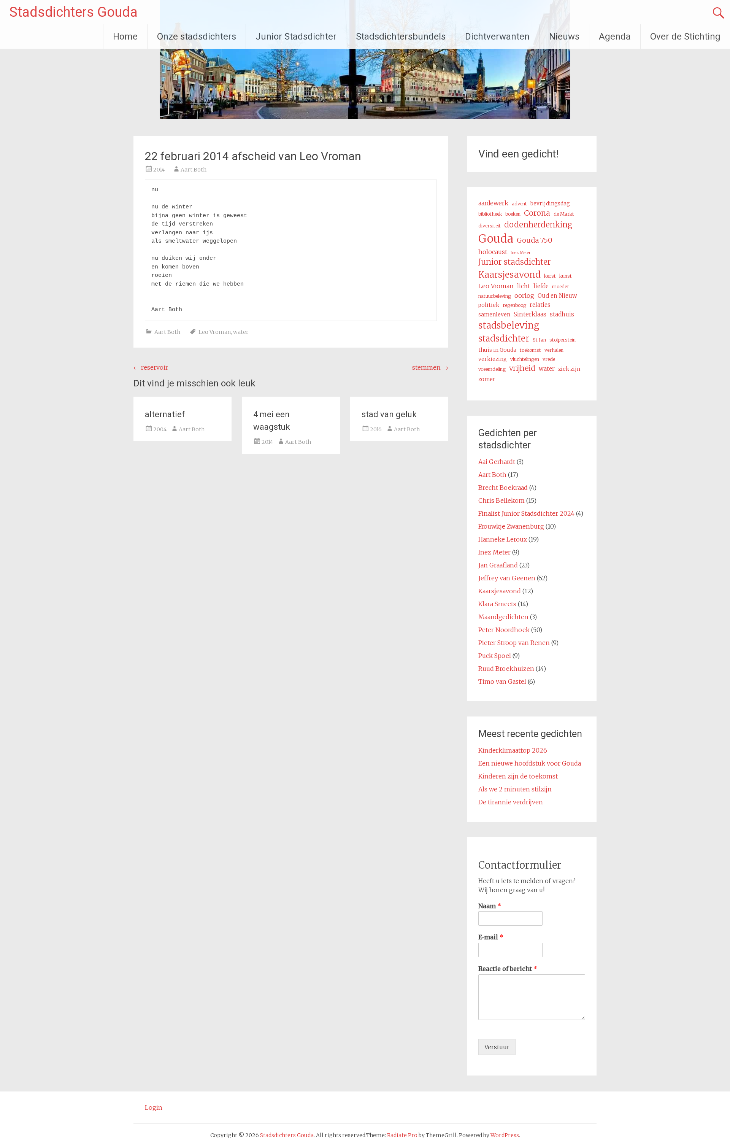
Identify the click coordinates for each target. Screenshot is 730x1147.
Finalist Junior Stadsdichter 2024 (526, 513)
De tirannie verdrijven (510, 802)
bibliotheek (490, 214)
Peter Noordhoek (504, 630)
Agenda (615, 36)
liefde (541, 286)
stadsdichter (503, 338)
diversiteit (489, 226)
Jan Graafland (498, 565)
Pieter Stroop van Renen (514, 643)
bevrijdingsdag (550, 203)
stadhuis (562, 314)
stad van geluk (389, 414)
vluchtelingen (524, 359)
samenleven (494, 314)
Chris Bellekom (501, 500)
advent (519, 204)
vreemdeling (492, 369)
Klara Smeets (497, 604)
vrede (549, 359)
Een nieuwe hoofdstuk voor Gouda (529, 763)
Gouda (495, 239)
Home (125, 36)
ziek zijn (569, 368)
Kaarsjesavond (509, 274)
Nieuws (564, 36)
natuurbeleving (494, 296)
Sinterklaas (530, 314)
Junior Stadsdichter (296, 36)
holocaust (492, 252)
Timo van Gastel (502, 681)
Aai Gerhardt (496, 461)
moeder (560, 286)
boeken (513, 214)
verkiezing (492, 359)
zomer (486, 379)
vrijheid (522, 368)
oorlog (524, 295)
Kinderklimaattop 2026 (512, 750)
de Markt (564, 214)
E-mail (490, 937)
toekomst (530, 350)
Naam (489, 906)
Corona (537, 213)
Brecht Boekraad (503, 487)
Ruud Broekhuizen (506, 668)
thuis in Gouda (497, 349)
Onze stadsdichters (196, 36)
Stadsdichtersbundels (401, 36)
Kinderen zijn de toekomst (518, 776)
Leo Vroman (214, 332)
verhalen (553, 350)
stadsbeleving (509, 325)
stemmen (430, 367)
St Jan (539, 340)
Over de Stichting (685, 36)
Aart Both (193, 169)
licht (523, 286)
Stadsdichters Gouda (74, 12)
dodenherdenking (538, 225)
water (241, 332)
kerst (550, 276)
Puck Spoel (494, 655)
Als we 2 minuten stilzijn (515, 789)
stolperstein (562, 340)
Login (153, 1107)
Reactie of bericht (507, 968)
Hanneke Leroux (502, 539)
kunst (565, 276)
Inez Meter (521, 252)
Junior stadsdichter (514, 262)
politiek (488, 305)
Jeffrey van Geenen (506, 578)
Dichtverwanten (497, 36)
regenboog (514, 305)
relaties (540, 304)
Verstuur (496, 1047)
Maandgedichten (503, 617)
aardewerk (493, 203)
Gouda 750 (534, 240)
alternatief (165, 414)
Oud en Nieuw (557, 295)
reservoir (150, 367)
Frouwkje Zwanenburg (511, 526)
